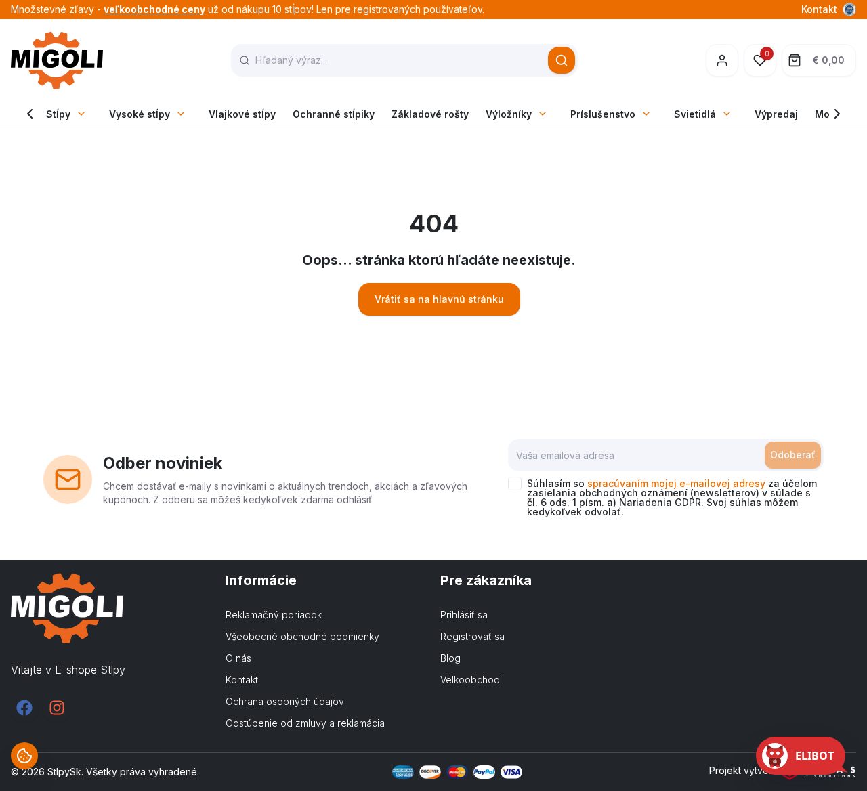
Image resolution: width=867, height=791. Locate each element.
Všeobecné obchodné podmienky (302, 636)
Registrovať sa (472, 636)
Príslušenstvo (602, 114)
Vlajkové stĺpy (242, 114)
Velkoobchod (470, 679)
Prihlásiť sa (464, 614)
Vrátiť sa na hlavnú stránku (439, 299)
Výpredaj (776, 114)
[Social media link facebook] (24, 707)
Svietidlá (695, 114)
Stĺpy (58, 114)
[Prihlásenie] (722, 60)
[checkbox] (515, 483)
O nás (238, 658)
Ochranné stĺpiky (334, 114)
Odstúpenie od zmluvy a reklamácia (305, 723)
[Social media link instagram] (56, 707)
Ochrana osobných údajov (285, 701)
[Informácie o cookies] (24, 755)
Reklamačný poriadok (274, 614)
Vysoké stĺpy (139, 114)
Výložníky (509, 114)
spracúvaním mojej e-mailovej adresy (676, 483)
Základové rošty (430, 114)
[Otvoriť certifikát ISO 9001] (849, 9)
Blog (450, 658)
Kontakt (819, 9)
